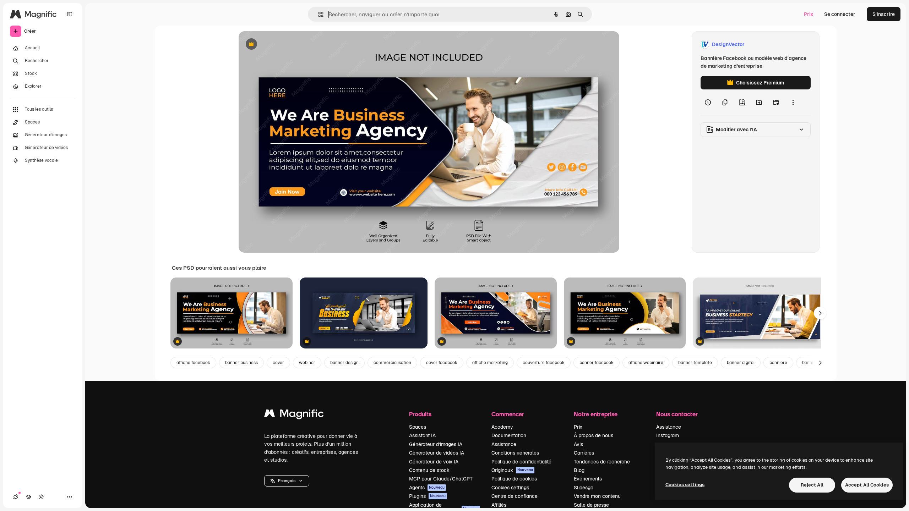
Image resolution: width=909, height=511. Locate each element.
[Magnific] (294, 415)
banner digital (741, 363)
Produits (420, 414)
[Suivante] (820, 313)
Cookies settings (510, 487)
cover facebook (441, 363)
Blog (579, 470)
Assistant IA (422, 435)
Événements (588, 479)
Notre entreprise (595, 414)
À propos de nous (593, 435)
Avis (578, 444)
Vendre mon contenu (597, 496)
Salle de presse (591, 505)
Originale (285, 44)
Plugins (427, 496)
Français (286, 481)
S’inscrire (883, 14)
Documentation (508, 435)
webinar (307, 363)
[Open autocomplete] (318, 14)
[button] (286, 481)
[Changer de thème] (41, 496)
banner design (344, 363)
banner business (241, 363)
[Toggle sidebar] (69, 14)
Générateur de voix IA (433, 461)
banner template (695, 363)
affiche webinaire (645, 363)
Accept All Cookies (867, 485)
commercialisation (392, 363)
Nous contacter (677, 414)
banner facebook (596, 363)
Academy (502, 427)
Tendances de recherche (602, 461)
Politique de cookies (514, 479)
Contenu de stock (429, 470)
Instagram (667, 435)
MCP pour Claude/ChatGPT (441, 479)
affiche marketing (490, 363)
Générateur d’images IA (435, 444)
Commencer (507, 414)
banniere (778, 363)
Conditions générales (515, 453)
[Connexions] (15, 496)
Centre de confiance (514, 496)
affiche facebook (193, 363)
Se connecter (839, 14)
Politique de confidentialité (521, 461)
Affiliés (498, 505)
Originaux (512, 470)
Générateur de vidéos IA (436, 453)
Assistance (503, 444)
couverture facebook (544, 363)
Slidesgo (583, 487)
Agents (427, 487)
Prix (808, 14)
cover (278, 363)
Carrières (584, 453)
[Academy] (28, 496)
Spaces (417, 427)
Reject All (812, 485)
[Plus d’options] (793, 102)
